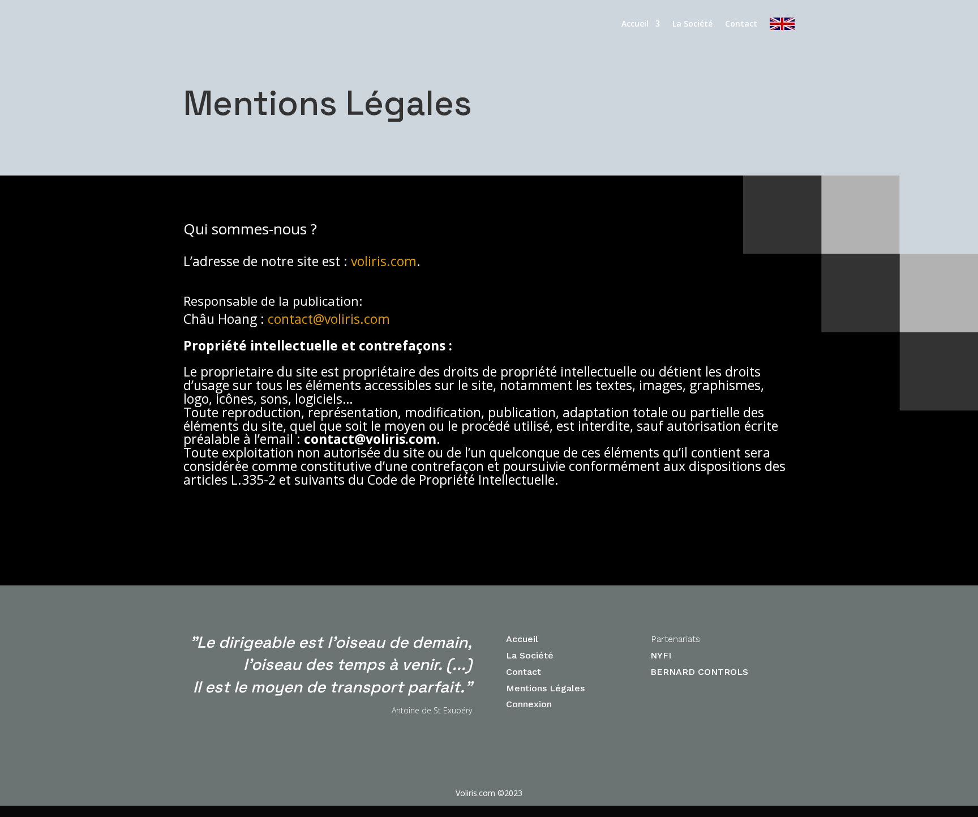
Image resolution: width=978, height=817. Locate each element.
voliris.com (384, 261)
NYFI (660, 655)
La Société (692, 23)
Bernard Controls (699, 671)
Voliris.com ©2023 (489, 793)
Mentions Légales (545, 688)
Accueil (635, 23)
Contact (741, 23)
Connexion (530, 704)
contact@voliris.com (329, 319)
